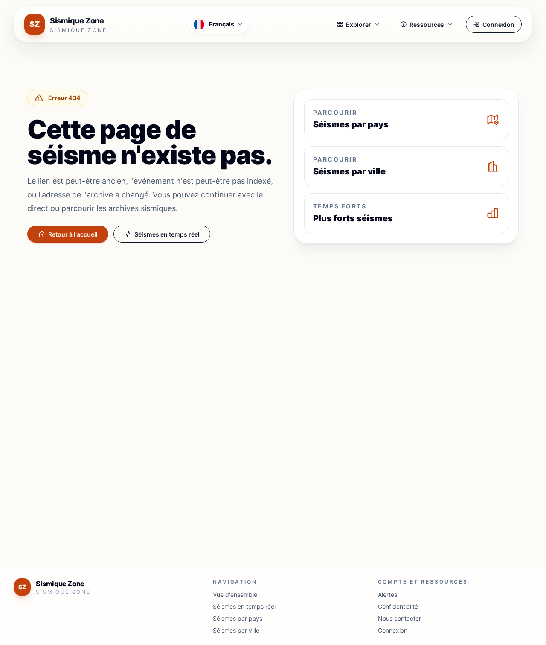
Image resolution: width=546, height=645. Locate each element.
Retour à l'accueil (73, 234)
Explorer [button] (358, 24)
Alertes (387, 594)
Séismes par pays (237, 618)
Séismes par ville (236, 630)
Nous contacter (399, 618)
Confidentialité (398, 606)
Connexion (498, 24)
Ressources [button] (427, 24)
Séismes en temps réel (167, 234)
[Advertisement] (273, 313)
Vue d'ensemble (235, 594)
